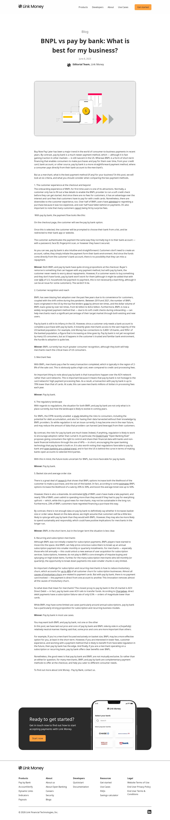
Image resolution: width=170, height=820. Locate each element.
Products (83, 7)
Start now (37, 738)
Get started (143, 7)
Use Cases (123, 7)
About (111, 7)
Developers (97, 7)
